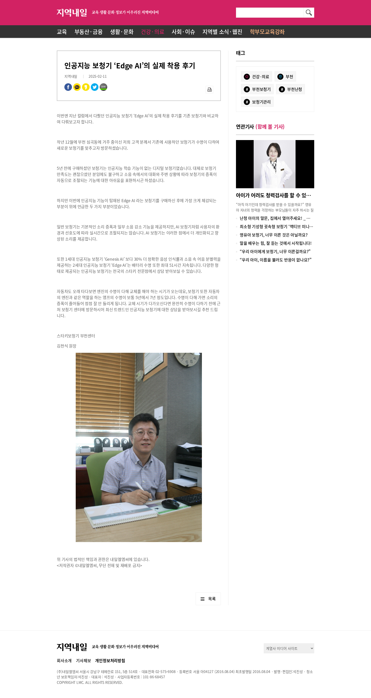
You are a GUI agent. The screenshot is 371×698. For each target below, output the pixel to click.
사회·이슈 (183, 31)
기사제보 (83, 660)
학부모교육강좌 (267, 31)
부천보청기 (258, 89)
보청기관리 (258, 102)
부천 (289, 76)
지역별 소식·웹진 (222, 31)
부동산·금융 (88, 31)
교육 (62, 31)
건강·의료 (152, 31)
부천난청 (291, 89)
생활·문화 (121, 31)
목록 (212, 599)
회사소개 (64, 660)
